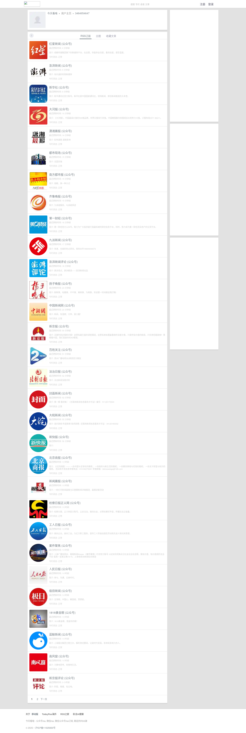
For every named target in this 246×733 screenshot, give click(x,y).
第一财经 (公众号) (60, 218)
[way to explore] (32, 5)
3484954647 (82, 13)
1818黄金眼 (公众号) (62, 612)
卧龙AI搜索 (78, 714)
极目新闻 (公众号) (60, 591)
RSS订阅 (85, 36)
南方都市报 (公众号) (62, 174)
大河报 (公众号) (59, 109)
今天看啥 (52, 13)
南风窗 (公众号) (59, 656)
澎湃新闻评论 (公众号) (63, 262)
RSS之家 (64, 714)
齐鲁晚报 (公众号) (60, 196)
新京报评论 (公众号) (62, 678)
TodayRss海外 (49, 714)
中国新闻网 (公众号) (62, 305)
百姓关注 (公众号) (60, 350)
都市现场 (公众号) (60, 153)
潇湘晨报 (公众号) (60, 131)
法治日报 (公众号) (60, 371)
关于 (28, 714)
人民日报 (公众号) (60, 569)
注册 (202, 4)
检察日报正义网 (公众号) (64, 503)
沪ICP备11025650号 (45, 727)
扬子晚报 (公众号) (60, 283)
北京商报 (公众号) (60, 458)
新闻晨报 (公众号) (60, 481)
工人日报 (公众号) (60, 525)
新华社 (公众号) (59, 87)
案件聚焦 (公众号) (60, 545)
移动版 (35, 714)
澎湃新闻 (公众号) (60, 65)
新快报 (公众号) (59, 437)
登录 (211, 4)
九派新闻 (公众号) (60, 240)
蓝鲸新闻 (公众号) (60, 634)
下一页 (44, 699)
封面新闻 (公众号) (60, 393)
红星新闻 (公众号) (60, 44)
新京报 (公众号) (59, 326)
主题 (98, 36)
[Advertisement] (194, 66)
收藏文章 (111, 36)
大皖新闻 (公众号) (60, 415)
